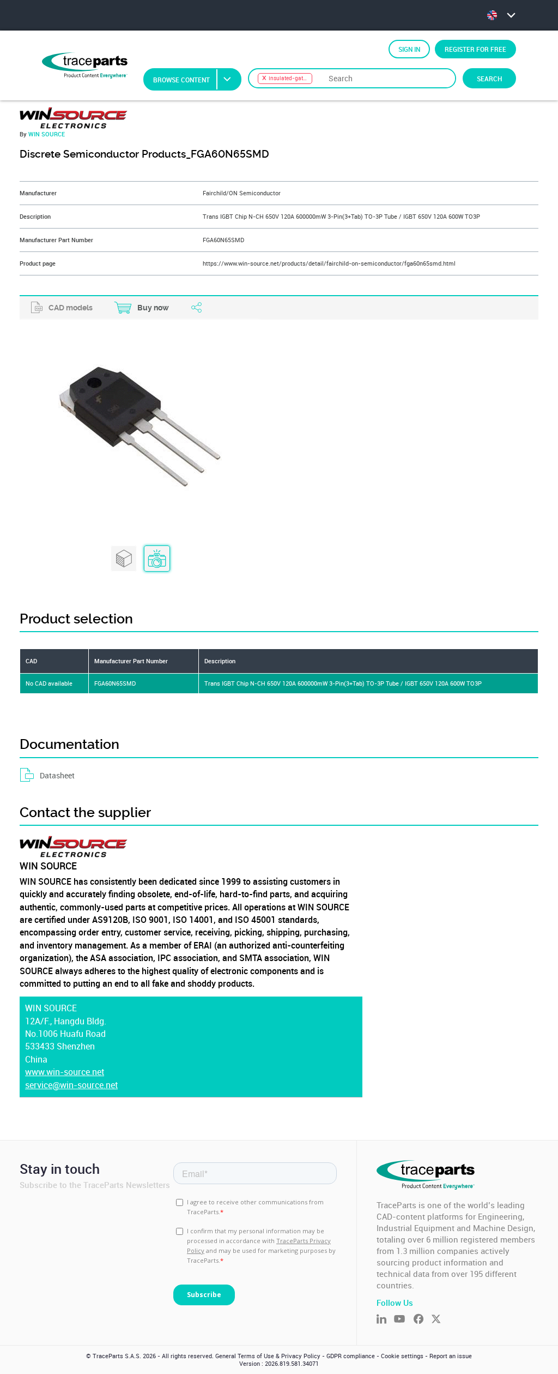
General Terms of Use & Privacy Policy (267, 1356)
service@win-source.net (71, 1085)
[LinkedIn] (385, 1319)
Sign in (409, 49)
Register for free (475, 49)
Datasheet (57, 775)
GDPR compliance (350, 1356)
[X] (439, 1319)
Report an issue (450, 1356)
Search (489, 78)
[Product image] (157, 559)
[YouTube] (403, 1319)
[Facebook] (422, 1319)
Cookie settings (402, 1356)
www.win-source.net (64, 1072)
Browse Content (181, 79)
